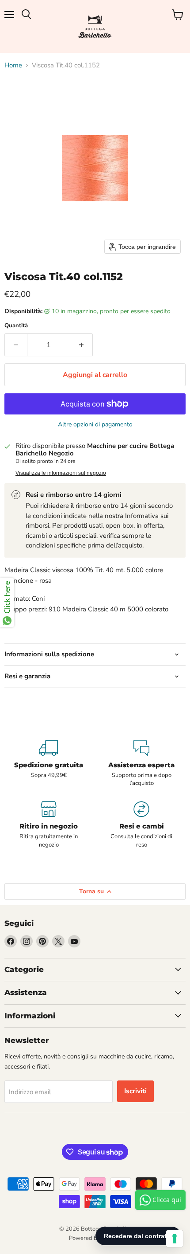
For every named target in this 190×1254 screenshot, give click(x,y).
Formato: (17, 598)
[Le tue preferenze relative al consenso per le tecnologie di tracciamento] (174, 1238)
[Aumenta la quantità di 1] (81, 344)
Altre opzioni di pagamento (95, 424)
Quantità (16, 325)
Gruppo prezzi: (25, 609)
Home (13, 65)
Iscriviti (135, 1091)
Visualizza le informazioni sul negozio (60, 473)
